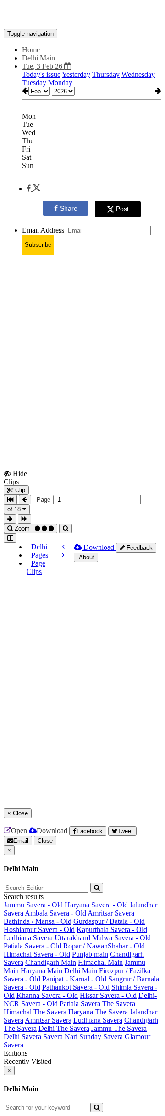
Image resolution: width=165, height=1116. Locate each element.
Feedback (139, 547)
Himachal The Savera (35, 1012)
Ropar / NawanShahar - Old (104, 946)
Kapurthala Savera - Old (112, 929)
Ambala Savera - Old (55, 913)
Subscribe (38, 244)
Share (68, 208)
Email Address (43, 230)
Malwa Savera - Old (121, 938)
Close (45, 840)
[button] (33, 188)
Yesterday (76, 74)
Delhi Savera (22, 1036)
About (85, 557)
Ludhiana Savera (28, 938)
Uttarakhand (72, 938)
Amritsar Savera (111, 913)
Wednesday (138, 74)
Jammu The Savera (119, 1028)
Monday (60, 83)
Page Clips (36, 567)
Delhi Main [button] (38, 58)
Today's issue (41, 74)
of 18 (14, 509)
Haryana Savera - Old (96, 905)
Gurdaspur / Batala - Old (109, 921)
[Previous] (63, 547)
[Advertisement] (82, 344)
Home (31, 50)
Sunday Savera (101, 1036)
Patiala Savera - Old (32, 946)
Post (122, 208)
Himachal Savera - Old (37, 954)
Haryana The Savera (98, 1012)
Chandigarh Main (50, 962)
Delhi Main (80, 971)
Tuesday (34, 83)
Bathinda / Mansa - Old (38, 921)
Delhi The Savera (63, 1028)
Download (99, 547)
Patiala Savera (80, 1004)
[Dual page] (10, 538)
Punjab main (90, 954)
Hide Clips (15, 477)
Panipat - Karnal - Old (74, 979)
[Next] (63, 555)
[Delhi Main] (82, 15)
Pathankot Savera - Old (76, 987)
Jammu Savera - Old (33, 905)
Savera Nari (60, 1036)
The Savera (118, 1004)
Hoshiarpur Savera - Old (39, 929)
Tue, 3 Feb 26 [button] (43, 66)
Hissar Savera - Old (108, 995)
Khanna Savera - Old (47, 995)
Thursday (106, 74)
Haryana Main (41, 971)
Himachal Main (100, 962)
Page (43, 499)
